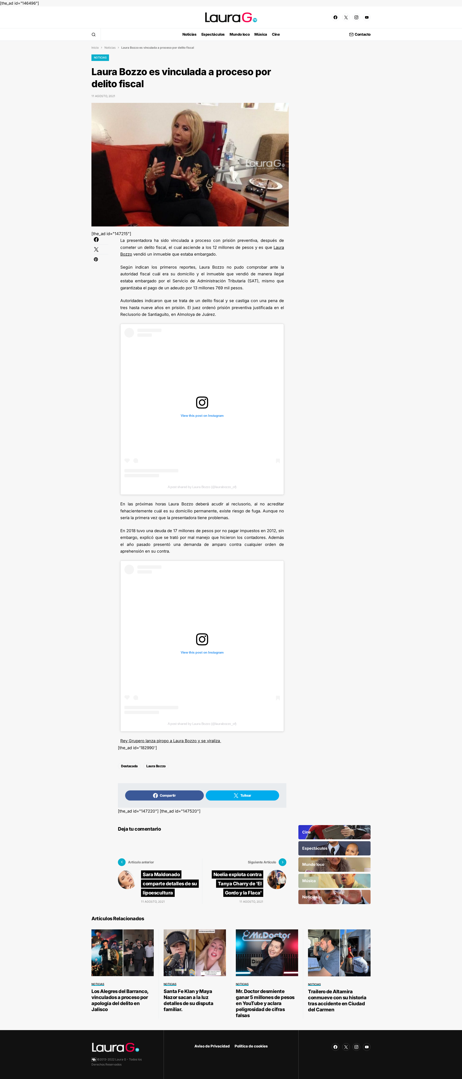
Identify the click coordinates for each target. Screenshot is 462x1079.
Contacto (363, 34)
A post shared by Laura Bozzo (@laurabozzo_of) (202, 487)
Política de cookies (251, 1046)
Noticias (110, 47)
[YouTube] (367, 17)
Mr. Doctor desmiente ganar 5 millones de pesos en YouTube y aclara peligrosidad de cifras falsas (265, 1003)
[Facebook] (335, 17)
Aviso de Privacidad (212, 1046)
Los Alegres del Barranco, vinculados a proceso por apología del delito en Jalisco (119, 1000)
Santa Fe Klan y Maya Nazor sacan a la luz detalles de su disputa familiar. (188, 1000)
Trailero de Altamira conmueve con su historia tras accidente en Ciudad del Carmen (337, 1001)
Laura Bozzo (156, 766)
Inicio (95, 47)
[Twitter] (346, 17)
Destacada (129, 766)
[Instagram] (356, 17)
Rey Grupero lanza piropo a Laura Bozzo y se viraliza (170, 740)
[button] (93, 34)
